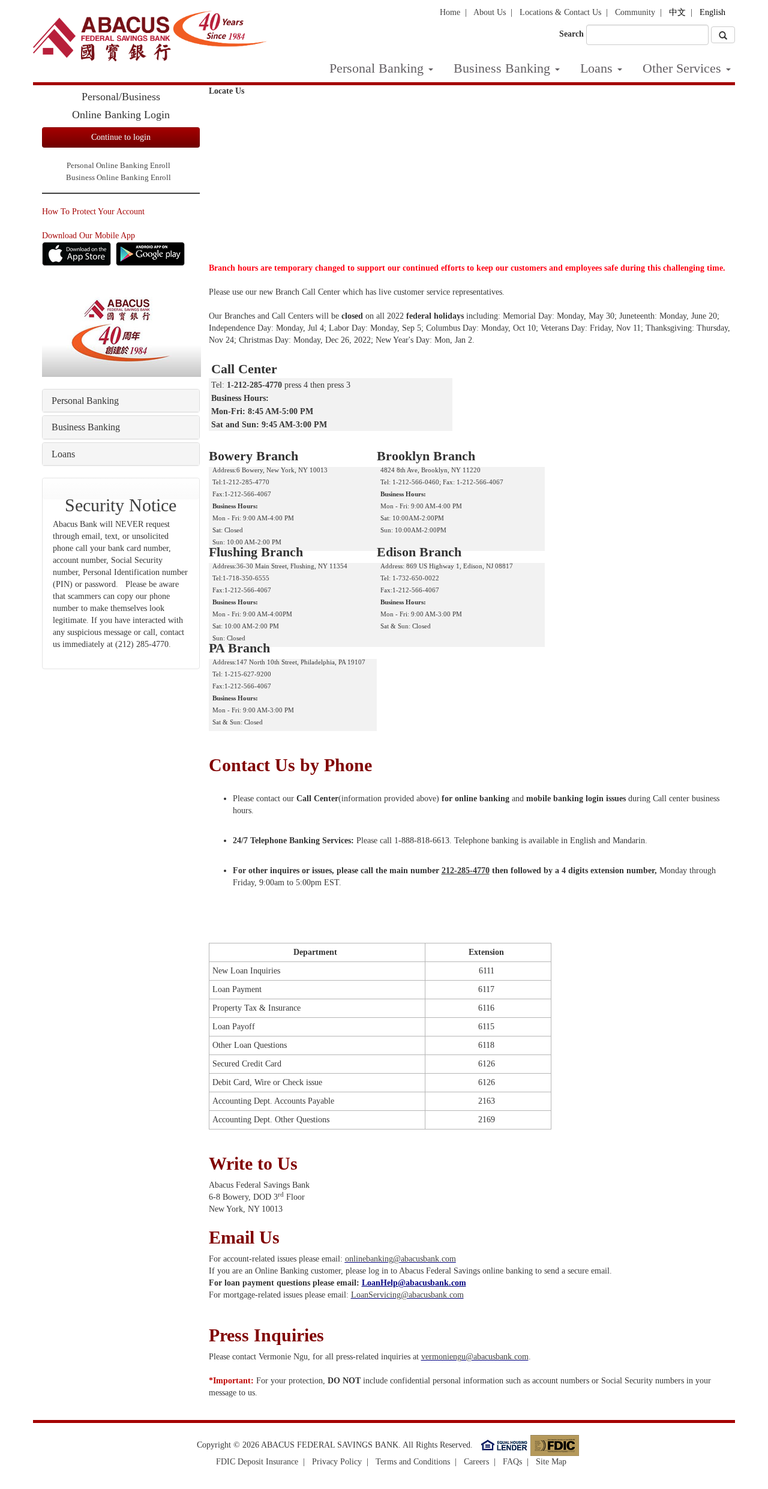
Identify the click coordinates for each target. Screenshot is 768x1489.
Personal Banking (376, 68)
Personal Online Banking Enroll (118, 165)
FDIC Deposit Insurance (257, 1461)
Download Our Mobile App (88, 235)
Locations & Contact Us (560, 12)
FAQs (512, 1461)
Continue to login (121, 137)
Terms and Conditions (413, 1461)
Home (450, 12)
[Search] (723, 34)
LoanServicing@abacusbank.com (407, 1294)
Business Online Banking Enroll (118, 177)
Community (635, 12)
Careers (476, 1461)
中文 (677, 12)
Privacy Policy (337, 1461)
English (712, 12)
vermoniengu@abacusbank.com (475, 1356)
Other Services (682, 68)
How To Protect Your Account (93, 211)
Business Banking (502, 68)
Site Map (551, 1461)
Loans (596, 68)
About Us (489, 12)
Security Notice (120, 505)
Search (571, 33)
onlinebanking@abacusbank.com (400, 1258)
